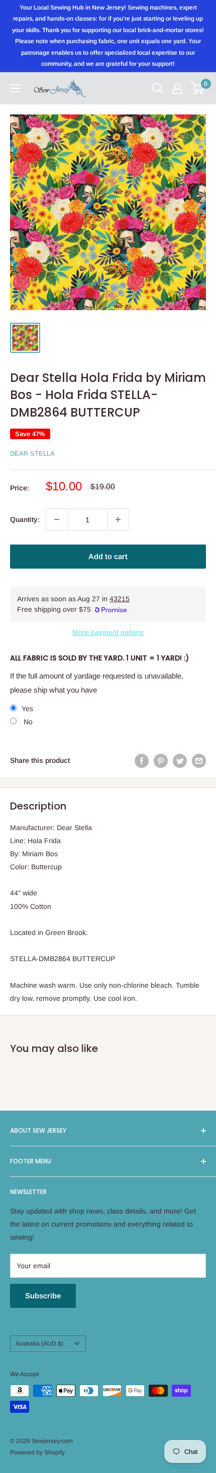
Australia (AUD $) (39, 1343)
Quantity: (25, 519)
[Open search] (157, 88)
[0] (197, 88)
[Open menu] (15, 88)
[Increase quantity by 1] (118, 519)
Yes (27, 709)
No (27, 722)
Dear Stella (32, 453)
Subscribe (43, 1295)
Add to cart (108, 556)
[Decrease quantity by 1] (56, 519)
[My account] (177, 88)
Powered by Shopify (37, 1452)
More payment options (108, 632)
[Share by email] (199, 760)
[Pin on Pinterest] (161, 760)
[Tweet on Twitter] (180, 760)
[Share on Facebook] (142, 760)
